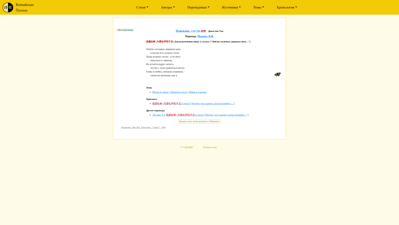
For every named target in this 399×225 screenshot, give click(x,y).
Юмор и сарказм (197, 92)
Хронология (285, 7)
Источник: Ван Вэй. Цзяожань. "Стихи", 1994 (143, 127)
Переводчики (197, 7)
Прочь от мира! (160, 92)
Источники (230, 7)
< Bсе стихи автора (125, 30)
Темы (257, 7)
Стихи (141, 7)
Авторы (166, 7)
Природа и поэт (178, 92)
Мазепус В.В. (205, 36)
